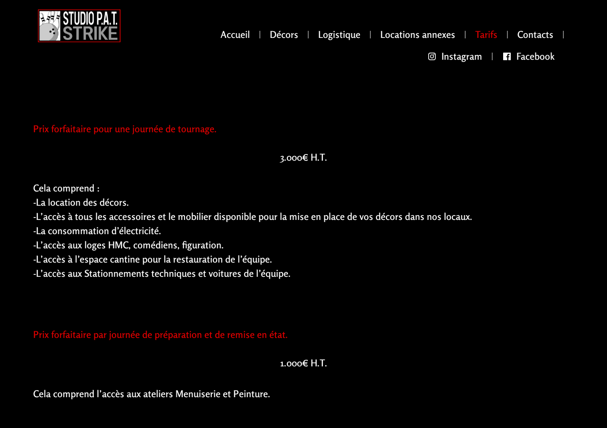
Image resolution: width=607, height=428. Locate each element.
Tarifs (486, 34)
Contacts (535, 34)
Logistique (339, 34)
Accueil (235, 34)
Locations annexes (417, 34)
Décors (284, 34)
